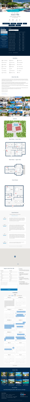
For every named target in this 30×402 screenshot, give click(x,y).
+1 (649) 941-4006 (22, 395)
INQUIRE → (4, 34)
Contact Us (6, 395)
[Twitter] (22, 394)
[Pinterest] (24, 394)
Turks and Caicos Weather (4, 398)
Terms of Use (13, 394)
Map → (25, 23)
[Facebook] (20, 394)
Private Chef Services (10, 395)
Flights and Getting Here (10, 397)
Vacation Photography (15, 396)
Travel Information (3, 396)
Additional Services (3, 394)
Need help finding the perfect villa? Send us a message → (15, 389)
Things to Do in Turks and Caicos (9, 396)
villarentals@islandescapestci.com (24, 396)
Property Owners (3, 395)
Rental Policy (7, 394)
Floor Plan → (12, 25)
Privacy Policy (10, 394)
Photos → (19, 23)
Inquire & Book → (6, 23)
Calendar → (13, 23)
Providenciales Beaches (3, 397)
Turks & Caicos (18, 16)
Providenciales (14, 16)
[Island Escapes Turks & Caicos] (15, 1)
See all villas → (15, 387)
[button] (16, 257)
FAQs (7, 397)
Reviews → (18, 25)
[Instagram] (23, 394)
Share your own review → (15, 215)
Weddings (14, 397)
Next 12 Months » (15, 365)
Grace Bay (11, 16)
